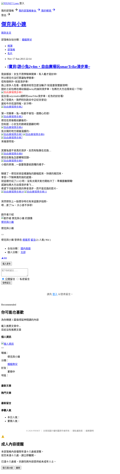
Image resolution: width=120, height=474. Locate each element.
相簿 (10, 46)
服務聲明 (90, 431)
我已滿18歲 (7, 468)
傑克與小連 (13, 24)
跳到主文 (6, 32)
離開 (18, 468)
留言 (33, 239)
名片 (10, 53)
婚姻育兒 (27, 39)
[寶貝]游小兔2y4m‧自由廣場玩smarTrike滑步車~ (49, 67)
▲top (4, 257)
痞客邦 (26, 239)
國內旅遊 (26, 248)
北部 (23, 252)
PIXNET (36, 431)
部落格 (11, 49)
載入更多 (6, 264)
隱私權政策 (77, 431)
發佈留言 (6, 283)
